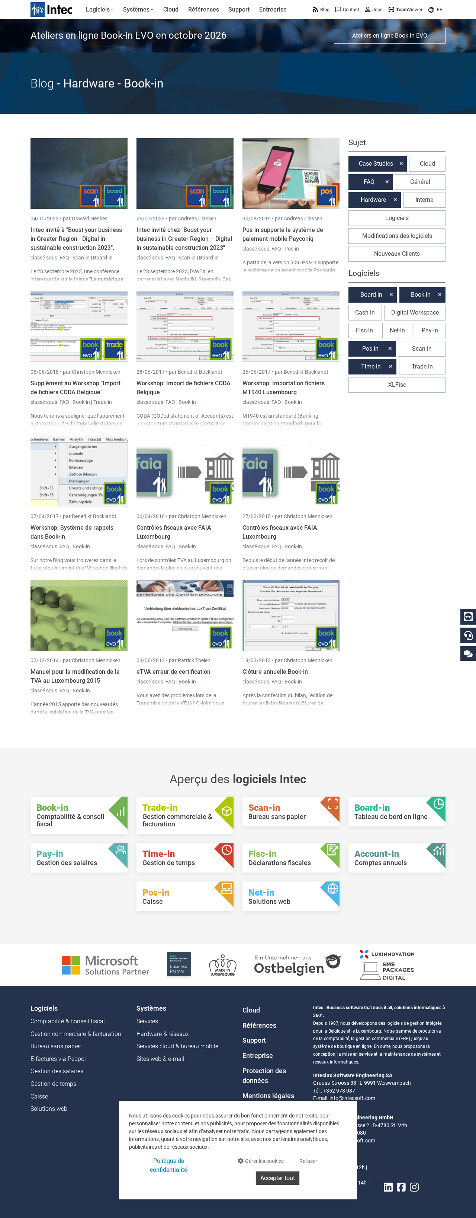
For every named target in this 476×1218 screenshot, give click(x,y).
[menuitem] (100, 9)
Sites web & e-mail (160, 1058)
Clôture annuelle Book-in (275, 671)
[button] (435, 9)
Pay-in (430, 330)
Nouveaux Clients (397, 253)
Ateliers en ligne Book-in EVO (389, 35)
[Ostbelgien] (298, 964)
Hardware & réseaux (162, 1033)
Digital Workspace (415, 312)
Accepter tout (277, 1178)
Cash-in (365, 312)
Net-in (397, 330)
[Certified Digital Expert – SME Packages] (387, 964)
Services (147, 1021)
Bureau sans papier (55, 1046)
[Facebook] (401, 1187)
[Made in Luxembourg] (223, 964)
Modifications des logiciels (397, 235)
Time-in (371, 366)
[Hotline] (468, 635)
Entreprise (257, 1055)
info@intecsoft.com (352, 1098)
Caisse (39, 1096)
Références (259, 1025)
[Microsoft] (105, 964)
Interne (424, 199)
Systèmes (151, 1008)
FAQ (65, 258)
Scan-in (81, 258)
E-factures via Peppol (58, 1058)
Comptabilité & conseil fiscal (67, 1021)
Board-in (103, 258)
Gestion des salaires (56, 1071)
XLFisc (397, 384)
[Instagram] (414, 1187)
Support (254, 1040)
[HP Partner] (179, 964)
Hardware (373, 199)
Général (420, 181)
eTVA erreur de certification (173, 671)
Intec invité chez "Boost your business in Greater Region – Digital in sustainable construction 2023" (184, 238)
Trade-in (102, 402)
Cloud (427, 163)
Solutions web (48, 1108)
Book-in (81, 402)
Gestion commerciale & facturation (75, 1033)
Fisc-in (364, 330)
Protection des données (264, 1075)
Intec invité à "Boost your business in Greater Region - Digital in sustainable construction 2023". (76, 238)
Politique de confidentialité (168, 1165)
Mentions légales (268, 1096)
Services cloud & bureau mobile (177, 1046)
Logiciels (397, 217)
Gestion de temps (53, 1083)
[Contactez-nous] (468, 653)
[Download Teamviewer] (468, 617)
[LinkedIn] (388, 1187)
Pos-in (291, 249)
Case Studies (376, 163)
